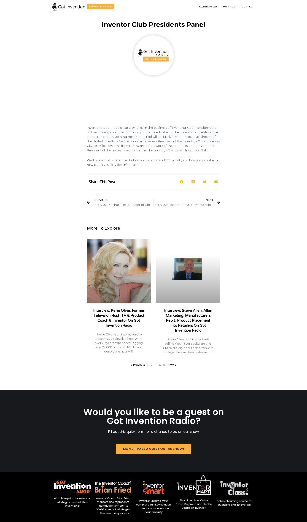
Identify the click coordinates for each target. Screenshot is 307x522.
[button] (153, 449)
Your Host (230, 6)
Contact (248, 6)
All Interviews (208, 6)
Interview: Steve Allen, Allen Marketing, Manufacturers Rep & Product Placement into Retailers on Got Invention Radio (188, 321)
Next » (172, 365)
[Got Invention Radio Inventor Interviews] (83, 6)
